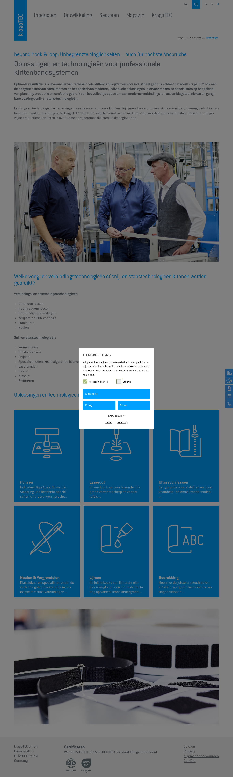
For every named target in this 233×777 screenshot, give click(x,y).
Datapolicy (122, 422)
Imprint (108, 422)
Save (123, 405)
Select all (91, 393)
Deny (88, 405)
